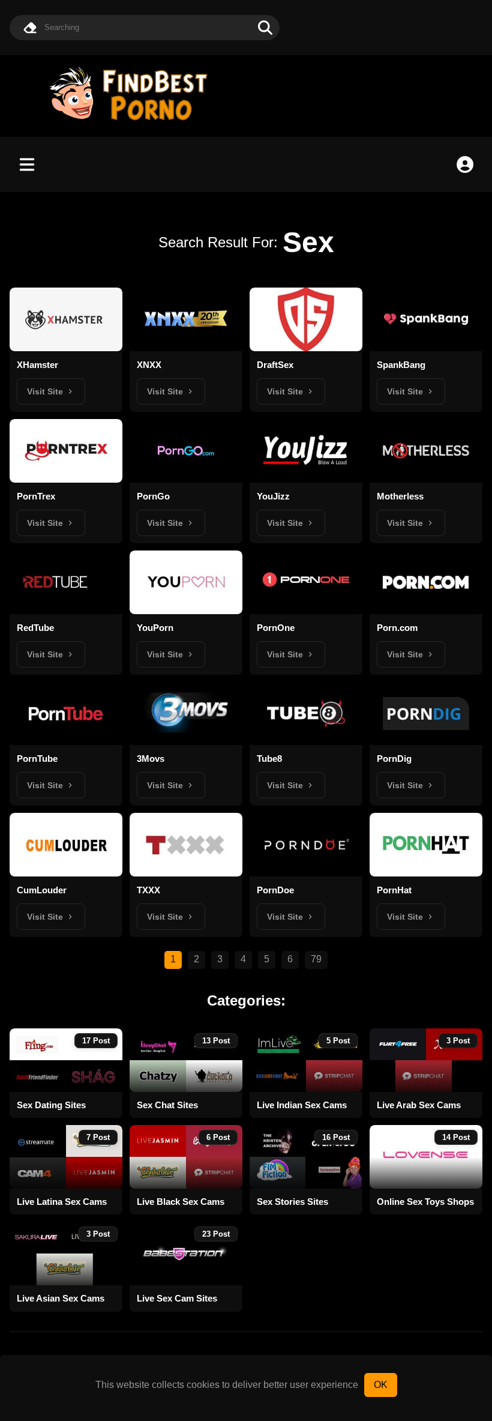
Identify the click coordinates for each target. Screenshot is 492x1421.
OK (381, 1385)
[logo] (134, 121)
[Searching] (265, 27)
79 (316, 959)
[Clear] (30, 27)
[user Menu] (465, 164)
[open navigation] (27, 164)
